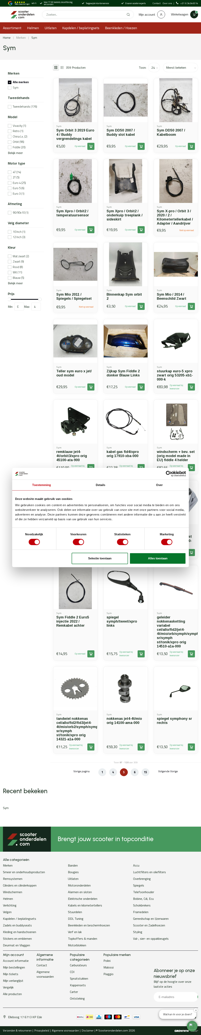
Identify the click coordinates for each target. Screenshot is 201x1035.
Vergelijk (8, 987)
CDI (72, 971)
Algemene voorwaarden (45, 974)
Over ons (168, 3)
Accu (136, 865)
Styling (137, 932)
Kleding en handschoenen (19, 932)
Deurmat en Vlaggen (16, 945)
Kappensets (78, 985)
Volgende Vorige (168, 771)
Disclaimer (88, 1030)
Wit (17, 272)
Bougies (73, 872)
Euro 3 (18, 193)
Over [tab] (159, 485)
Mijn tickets (10, 974)
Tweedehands (25, 106)
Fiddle (19, 147)
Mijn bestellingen (14, 967)
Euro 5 (18, 188)
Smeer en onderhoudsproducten (24, 872)
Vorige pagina (81, 771)
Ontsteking (77, 998)
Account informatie (16, 960)
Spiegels (138, 885)
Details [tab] (100, 485)
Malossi (108, 967)
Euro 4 (19, 183)
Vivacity (19, 126)
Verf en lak (75, 932)
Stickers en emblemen (17, 938)
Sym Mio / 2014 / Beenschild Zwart (171, 296)
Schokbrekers (142, 905)
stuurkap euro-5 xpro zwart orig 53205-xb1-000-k (175, 375)
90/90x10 (20, 212)
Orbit (18, 142)
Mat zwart (21, 256)
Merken (21, 37)
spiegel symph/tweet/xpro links (122, 621)
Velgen (7, 912)
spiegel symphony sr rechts (174, 721)
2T (16, 177)
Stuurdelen (75, 912)
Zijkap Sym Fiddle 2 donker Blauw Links (123, 373)
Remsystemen (12, 878)
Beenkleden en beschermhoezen (89, 925)
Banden (73, 865)
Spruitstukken (79, 978)
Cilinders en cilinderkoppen (20, 885)
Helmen (33, 28)
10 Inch (19, 232)
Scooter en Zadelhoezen (149, 925)
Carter (74, 991)
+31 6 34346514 (189, 3)
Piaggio (108, 974)
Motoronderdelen (79, 885)
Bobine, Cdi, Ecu (143, 898)
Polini (107, 960)
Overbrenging (142, 878)
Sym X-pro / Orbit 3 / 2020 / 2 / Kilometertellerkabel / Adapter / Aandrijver (175, 217)
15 (145, 772)
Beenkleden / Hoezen (121, 28)
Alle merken (21, 82)
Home (7, 37)
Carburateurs (78, 965)
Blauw (18, 278)
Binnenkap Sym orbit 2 (124, 296)
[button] (192, 1026)
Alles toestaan (157, 558)
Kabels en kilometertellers (85, 905)
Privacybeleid (41, 1030)
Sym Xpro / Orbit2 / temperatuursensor (72, 213)
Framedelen (140, 912)
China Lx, (20, 136)
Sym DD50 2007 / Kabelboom (171, 132)
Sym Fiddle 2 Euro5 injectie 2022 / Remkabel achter (72, 621)
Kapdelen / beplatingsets (80, 28)
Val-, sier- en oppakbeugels (151, 938)
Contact (157, 3)
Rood (18, 267)
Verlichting (9, 905)
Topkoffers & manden (82, 938)
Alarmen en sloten (80, 892)
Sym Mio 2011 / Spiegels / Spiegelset (74, 296)
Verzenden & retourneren (17, 1030)
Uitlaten (51, 28)
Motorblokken (77, 945)
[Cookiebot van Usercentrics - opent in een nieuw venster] (169, 474)
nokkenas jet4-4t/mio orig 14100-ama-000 (124, 721)
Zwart (18, 261)
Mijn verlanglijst (13, 980)
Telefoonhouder (143, 892)
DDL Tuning (75, 918)
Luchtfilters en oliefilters (149, 872)
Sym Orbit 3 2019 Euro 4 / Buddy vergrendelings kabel (75, 134)
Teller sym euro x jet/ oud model (74, 373)
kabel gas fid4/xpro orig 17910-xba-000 (123, 454)
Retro (18, 131)
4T (17, 172)
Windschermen (12, 892)
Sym (34, 37)
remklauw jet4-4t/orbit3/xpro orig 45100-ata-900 (71, 456)
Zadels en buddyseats (17, 925)
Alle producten (12, 994)
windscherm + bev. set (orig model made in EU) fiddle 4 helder (176, 456)
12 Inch (19, 237)
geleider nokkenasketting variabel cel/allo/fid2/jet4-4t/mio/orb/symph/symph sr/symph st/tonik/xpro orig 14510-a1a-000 (176, 631)
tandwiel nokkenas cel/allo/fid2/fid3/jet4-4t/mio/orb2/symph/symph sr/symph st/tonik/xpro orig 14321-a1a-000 (75, 729)
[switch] (78, 542)
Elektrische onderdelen (82, 898)
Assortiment (12, 28)
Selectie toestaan (99, 558)
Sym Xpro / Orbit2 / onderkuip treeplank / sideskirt (125, 215)
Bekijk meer (15, 152)
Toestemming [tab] (41, 485)
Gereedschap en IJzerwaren (151, 918)
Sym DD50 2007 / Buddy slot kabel (121, 132)
